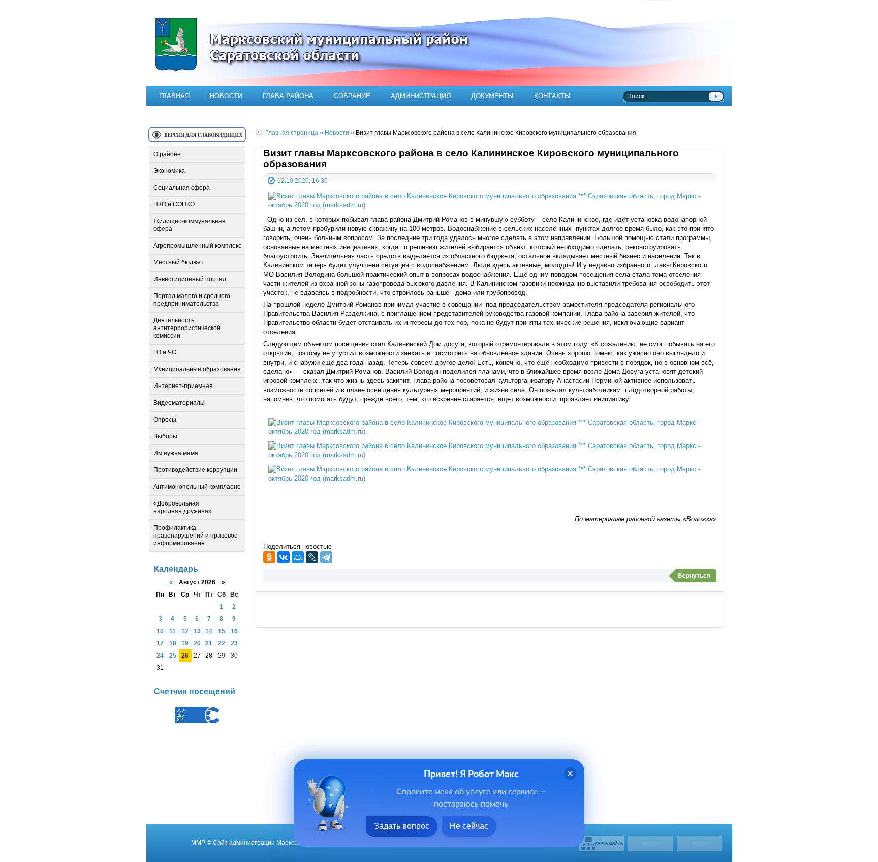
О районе (167, 154)
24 (160, 655)
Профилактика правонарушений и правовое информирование (195, 535)
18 (172, 643)
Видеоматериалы (179, 402)
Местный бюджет (178, 262)
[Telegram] (326, 557)
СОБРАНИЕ (352, 96)
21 (208, 643)
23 (234, 643)
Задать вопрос (401, 826)
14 (208, 631)
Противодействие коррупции (195, 469)
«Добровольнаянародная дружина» (182, 507)
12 (185, 631)
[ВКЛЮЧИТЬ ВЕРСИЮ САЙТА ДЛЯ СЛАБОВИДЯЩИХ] (197, 138)
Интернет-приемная (183, 386)
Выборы (165, 436)
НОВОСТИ (226, 96)
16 (234, 631)
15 (221, 631)
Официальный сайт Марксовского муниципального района (439, 43)
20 (197, 643)
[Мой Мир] (298, 557)
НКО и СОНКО (174, 204)
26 (185, 655)
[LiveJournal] (312, 557)
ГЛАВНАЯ (174, 96)
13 (197, 631)
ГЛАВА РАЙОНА (288, 96)
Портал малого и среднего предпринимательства (191, 299)
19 (185, 643)
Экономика (169, 170)
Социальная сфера (181, 187)
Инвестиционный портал (189, 279)
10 (160, 631)
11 (172, 631)
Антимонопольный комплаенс (196, 486)
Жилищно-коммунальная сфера (189, 225)
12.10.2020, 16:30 (302, 180)
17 (160, 643)
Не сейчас (469, 826)
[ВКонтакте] (283, 557)
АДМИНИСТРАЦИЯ (421, 96)
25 (172, 655)
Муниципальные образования (197, 369)
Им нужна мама (175, 453)
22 (221, 643)
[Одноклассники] (269, 557)
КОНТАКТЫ (552, 96)
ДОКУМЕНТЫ (492, 96)
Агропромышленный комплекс (197, 245)
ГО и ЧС (164, 352)
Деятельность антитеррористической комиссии (187, 328)
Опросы (164, 419)
